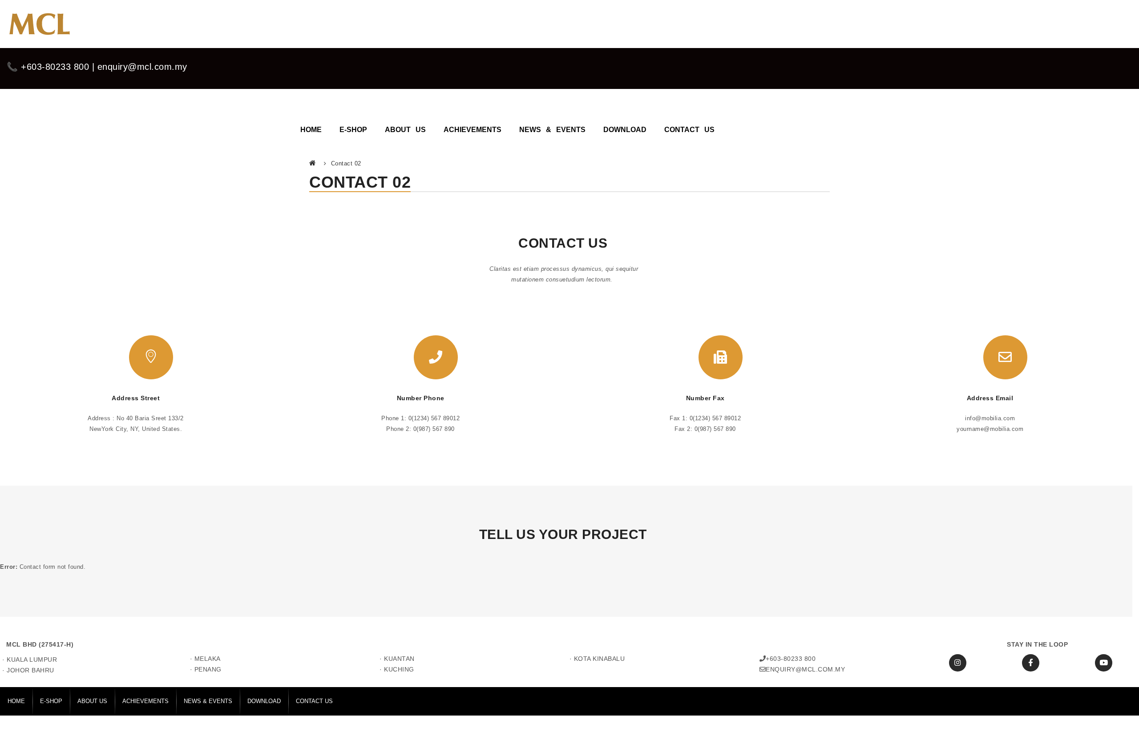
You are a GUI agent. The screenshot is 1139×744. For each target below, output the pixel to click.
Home (313, 162)
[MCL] (39, 24)
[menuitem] (311, 125)
